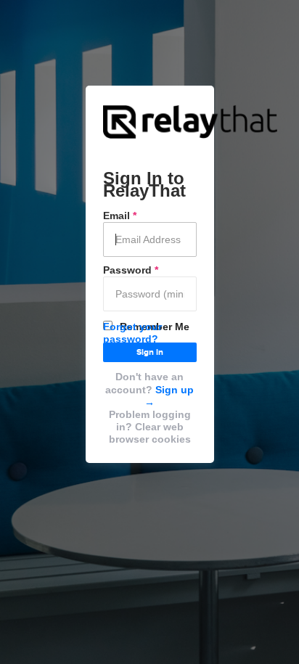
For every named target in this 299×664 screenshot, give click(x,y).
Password (130, 270)
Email (119, 215)
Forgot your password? (132, 333)
